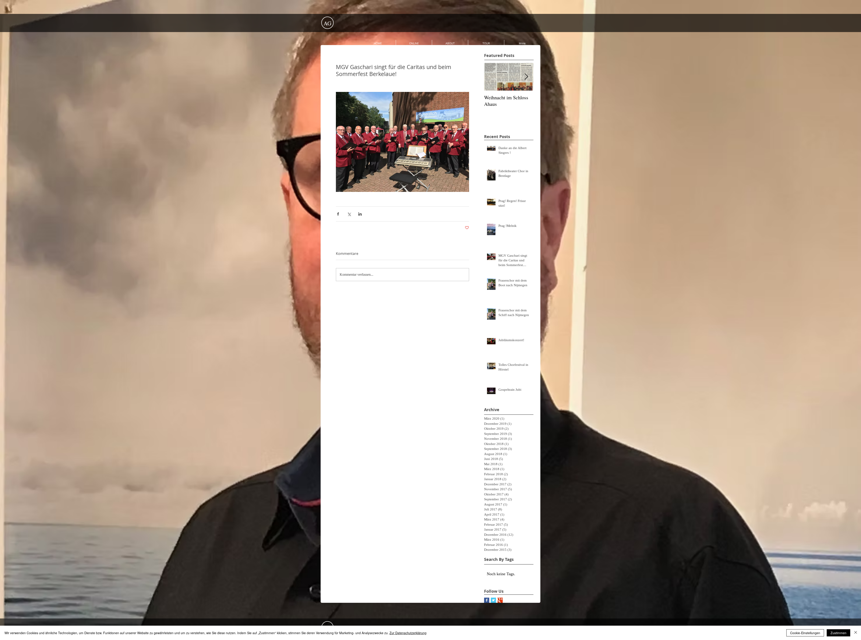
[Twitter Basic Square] (493, 600)
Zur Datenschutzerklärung (407, 633)
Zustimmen (838, 633)
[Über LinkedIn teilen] (360, 214)
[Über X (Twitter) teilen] (349, 214)
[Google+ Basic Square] (500, 600)
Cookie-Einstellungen (805, 633)
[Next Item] (526, 76)
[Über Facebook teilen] (338, 214)
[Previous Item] (491, 76)
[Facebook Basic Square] (486, 600)
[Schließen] (855, 632)
